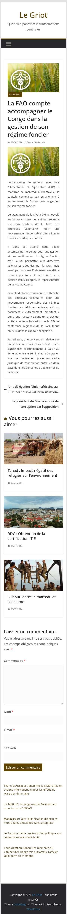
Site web (10, 748)
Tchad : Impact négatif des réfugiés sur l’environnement (32, 473)
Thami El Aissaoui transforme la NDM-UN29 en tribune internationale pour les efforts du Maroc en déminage (33, 789)
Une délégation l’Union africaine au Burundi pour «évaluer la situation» (33, 389)
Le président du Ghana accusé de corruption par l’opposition (35, 404)
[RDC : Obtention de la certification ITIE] (33, 499)
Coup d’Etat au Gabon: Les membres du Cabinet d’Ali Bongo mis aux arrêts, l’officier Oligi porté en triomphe (31, 852)
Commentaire (15, 661)
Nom (8, 712)
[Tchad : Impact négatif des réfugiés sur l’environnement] (33, 436)
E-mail (9, 730)
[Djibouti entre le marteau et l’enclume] (33, 562)
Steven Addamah (36, 142)
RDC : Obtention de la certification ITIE (26, 536)
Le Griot (33, 15)
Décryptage (15, 94)
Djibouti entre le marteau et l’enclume (32, 599)
